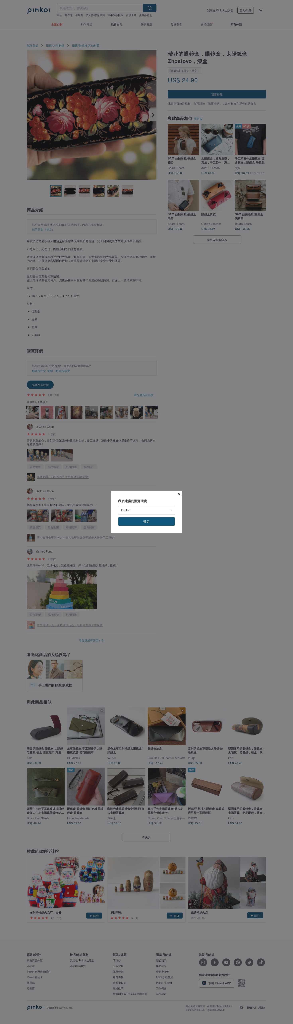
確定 (146, 521)
